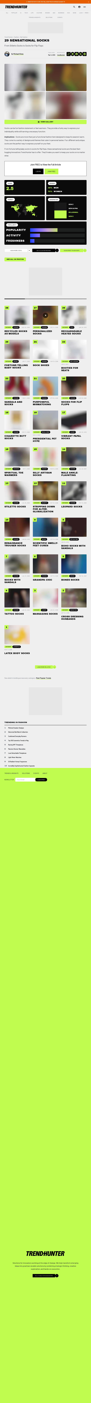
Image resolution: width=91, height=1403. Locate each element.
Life (32, 13)
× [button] (88, 1)
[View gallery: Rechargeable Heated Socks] (24, 105)
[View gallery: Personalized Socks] (66, 77)
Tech (26, 13)
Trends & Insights (34, 17)
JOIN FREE (51, 171)
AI (20, 13)
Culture (39, 13)
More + (87, 13)
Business (61, 13)
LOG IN (38, 171)
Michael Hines (18, 54)
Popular (14, 13)
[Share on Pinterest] (85, 54)
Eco (68, 13)
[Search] (74, 7)
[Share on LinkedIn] (73, 54)
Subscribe (41, 779)
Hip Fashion (23, 37)
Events (60, 17)
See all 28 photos (15, 259)
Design (47, 13)
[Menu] (85, 7)
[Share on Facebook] (77, 54)
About (45, 773)
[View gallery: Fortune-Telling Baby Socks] (66, 105)
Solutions (49, 17)
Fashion (16, 37)
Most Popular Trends (43, 678)
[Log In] (79, 7)
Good (74, 13)
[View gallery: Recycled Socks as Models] (24, 77)
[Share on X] (81, 54)
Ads (54, 13)
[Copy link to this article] (69, 54)
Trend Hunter (8, 37)
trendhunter (61, 55)
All (7, 13)
